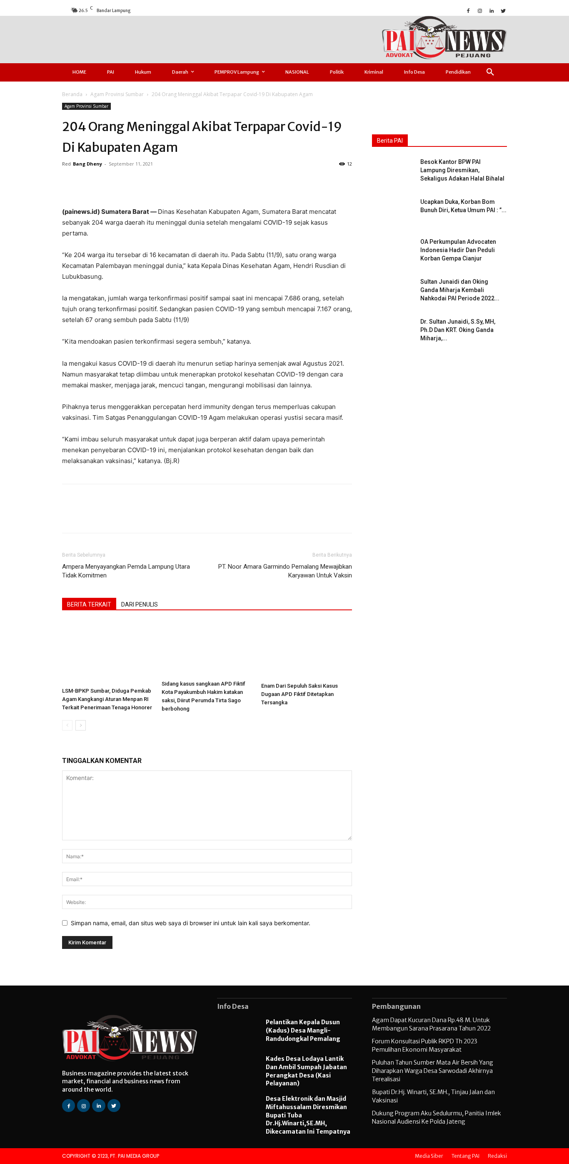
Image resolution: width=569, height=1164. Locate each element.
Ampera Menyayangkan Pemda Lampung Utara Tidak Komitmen (126, 571)
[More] (182, 182)
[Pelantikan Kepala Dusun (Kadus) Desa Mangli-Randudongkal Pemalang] (237, 1031)
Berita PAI (390, 140)
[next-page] (80, 725)
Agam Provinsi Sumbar (117, 94)
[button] (490, 72)
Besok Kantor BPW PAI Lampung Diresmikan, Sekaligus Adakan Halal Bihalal (462, 170)
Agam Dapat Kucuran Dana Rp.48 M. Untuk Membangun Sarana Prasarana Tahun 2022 (431, 1024)
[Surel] (143, 182)
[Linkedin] (491, 10)
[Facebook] (468, 10)
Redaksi (497, 1156)
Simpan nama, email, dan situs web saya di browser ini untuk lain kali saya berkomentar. (190, 922)
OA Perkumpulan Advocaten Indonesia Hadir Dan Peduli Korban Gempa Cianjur (458, 250)
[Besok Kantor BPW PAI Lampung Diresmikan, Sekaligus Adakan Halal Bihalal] (393, 172)
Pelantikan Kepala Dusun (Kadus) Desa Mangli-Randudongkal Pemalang (303, 1030)
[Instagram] (480, 10)
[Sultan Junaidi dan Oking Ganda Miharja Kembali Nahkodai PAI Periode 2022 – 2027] (393, 292)
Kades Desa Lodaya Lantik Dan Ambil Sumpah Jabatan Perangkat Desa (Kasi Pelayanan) (306, 1071)
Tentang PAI (465, 1156)
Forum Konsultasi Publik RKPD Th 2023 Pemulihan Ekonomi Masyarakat (424, 1045)
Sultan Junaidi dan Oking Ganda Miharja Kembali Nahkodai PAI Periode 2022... (459, 290)
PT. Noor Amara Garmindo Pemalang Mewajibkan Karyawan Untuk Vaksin (285, 571)
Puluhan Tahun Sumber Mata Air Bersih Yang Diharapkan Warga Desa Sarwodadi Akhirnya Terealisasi (432, 1070)
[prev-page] (67, 725)
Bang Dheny (87, 164)
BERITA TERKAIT (89, 604)
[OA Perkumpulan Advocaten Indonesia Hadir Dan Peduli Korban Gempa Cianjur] (393, 252)
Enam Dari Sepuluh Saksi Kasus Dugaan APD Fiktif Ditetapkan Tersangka (299, 694)
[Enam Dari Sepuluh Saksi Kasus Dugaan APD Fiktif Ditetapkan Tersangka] (306, 650)
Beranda (72, 94)
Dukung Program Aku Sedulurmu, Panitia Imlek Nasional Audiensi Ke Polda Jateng (436, 1117)
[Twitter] (503, 10)
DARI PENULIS (139, 604)
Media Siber (429, 1156)
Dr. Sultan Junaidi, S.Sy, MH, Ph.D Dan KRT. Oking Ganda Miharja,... (457, 330)
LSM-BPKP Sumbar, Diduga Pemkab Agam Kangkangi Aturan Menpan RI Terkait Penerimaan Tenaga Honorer (107, 699)
